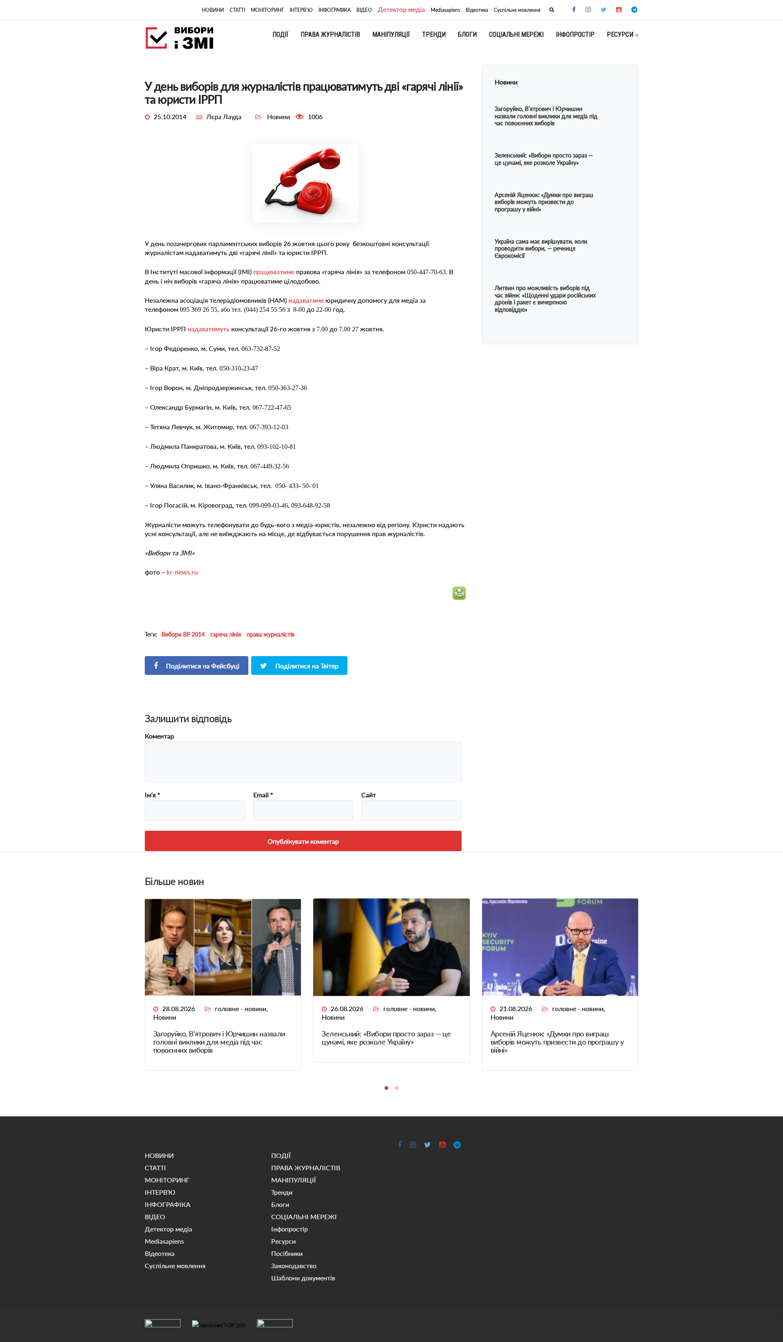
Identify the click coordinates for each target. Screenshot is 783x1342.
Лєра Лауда (223, 116)
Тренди (434, 34)
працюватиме (273, 271)
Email (263, 795)
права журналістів (270, 634)
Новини (164, 1017)
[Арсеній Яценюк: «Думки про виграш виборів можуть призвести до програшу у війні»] (560, 946)
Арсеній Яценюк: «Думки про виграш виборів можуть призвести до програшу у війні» (557, 1041)
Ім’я (152, 795)
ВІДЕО (364, 10)
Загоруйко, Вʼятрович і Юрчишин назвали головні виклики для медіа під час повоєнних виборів (219, 1041)
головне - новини (240, 1008)
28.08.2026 (178, 1008)
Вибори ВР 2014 (183, 634)
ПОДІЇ (280, 34)
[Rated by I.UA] (163, 1325)
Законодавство (293, 1265)
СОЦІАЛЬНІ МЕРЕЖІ (516, 34)
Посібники (287, 1253)
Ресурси (620, 34)
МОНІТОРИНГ (267, 10)
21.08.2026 (516, 1008)
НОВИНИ (213, 10)
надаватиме (306, 300)
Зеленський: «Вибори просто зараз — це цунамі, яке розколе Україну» (386, 1037)
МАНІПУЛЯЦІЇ (391, 34)
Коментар (159, 736)
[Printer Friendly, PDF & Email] (459, 597)
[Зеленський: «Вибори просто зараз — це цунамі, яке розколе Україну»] (391, 946)
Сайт (368, 795)
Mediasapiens (445, 10)
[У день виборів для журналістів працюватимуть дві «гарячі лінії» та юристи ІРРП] (305, 182)
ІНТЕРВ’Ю (301, 10)
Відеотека (477, 10)
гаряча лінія (225, 634)
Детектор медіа (401, 9)
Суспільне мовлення (517, 10)
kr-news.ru (182, 572)
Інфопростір (575, 34)
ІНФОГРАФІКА (335, 10)
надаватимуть (209, 329)
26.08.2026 (347, 1008)
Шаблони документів (303, 1278)
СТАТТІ (237, 10)
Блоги (467, 34)
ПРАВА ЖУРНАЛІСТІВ (330, 34)
